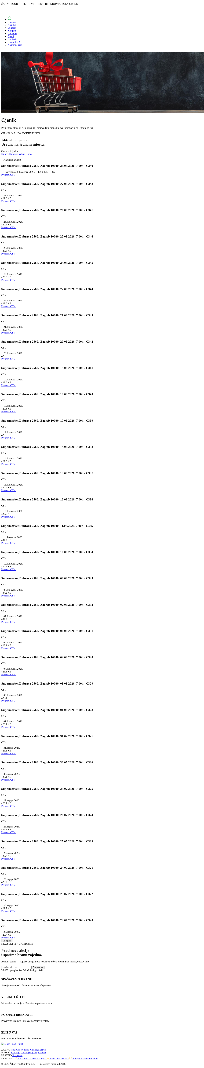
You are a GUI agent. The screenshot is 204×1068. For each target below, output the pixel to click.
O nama (12, 22)
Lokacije (12, 27)
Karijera (12, 30)
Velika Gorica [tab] (26, 154)
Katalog (12, 25)
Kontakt (12, 39)
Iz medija (12, 33)
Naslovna (15, 1049)
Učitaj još (7, 941)
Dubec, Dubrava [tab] (10, 154)
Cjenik (11, 36)
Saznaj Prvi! (14, 42)
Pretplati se (38, 967)
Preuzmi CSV (8, 201)
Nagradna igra (15, 45)
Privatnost (17, 1055)
